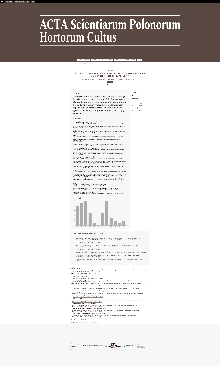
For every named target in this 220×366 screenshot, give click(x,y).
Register (27, 1)
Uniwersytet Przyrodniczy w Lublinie (96, 345)
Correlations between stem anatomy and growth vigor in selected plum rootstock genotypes (110, 280)
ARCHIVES (100, 59)
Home (73, 63)
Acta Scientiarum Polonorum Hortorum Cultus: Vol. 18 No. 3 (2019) (87, 306)
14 (79, 319)
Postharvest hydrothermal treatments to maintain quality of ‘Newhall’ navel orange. (127, 270)
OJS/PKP (93, 348)
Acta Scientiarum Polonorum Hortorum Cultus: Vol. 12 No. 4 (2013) (88, 256)
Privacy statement (9, 1)
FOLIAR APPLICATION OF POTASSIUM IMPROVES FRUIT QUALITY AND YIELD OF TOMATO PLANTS (94, 245)
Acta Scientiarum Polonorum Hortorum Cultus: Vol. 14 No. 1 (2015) (126, 245)
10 (74, 319)
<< (70, 319)
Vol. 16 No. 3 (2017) (83, 63)
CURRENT (94, 59)
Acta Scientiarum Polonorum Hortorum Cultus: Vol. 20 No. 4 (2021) (128, 238)
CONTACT (133, 59)
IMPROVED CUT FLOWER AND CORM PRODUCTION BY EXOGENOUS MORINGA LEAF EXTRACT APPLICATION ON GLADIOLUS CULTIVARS (101, 241)
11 (75, 319)
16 (82, 319)
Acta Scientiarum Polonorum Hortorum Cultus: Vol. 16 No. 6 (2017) (88, 249)
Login (33, 1)
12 (76, 319)
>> (85, 319)
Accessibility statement (19, 1)
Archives (76, 63)
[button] (135, 103)
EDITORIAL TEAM (125, 59)
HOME (79, 59)
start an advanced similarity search (84, 322)
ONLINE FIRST (86, 59)
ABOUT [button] (116, 59)
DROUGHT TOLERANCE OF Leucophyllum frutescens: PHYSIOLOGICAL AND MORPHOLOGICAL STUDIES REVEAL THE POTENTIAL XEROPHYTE (102, 248)
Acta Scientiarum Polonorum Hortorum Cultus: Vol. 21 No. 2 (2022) (87, 271)
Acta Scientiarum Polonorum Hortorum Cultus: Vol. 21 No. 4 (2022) (87, 281)
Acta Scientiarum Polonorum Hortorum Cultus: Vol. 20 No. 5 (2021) (88, 296)
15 (81, 319)
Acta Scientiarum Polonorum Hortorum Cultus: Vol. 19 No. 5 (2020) (88, 278)
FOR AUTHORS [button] (108, 59)
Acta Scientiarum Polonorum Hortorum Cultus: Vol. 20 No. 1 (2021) (87, 316)
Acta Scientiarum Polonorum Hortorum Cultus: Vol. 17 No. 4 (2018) (88, 242)
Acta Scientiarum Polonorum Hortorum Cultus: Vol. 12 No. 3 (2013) (88, 262)
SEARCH (139, 59)
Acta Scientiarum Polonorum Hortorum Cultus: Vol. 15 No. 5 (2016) (133, 252)
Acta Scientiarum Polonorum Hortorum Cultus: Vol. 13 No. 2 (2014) (87, 301)
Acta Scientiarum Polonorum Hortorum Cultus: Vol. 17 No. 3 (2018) (87, 290)
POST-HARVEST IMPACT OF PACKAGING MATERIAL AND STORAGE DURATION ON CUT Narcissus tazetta (95, 238)
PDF (110, 82)
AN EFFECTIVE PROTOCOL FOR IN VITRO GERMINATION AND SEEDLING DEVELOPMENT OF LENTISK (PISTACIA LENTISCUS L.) (119, 283)
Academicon (98, 346)
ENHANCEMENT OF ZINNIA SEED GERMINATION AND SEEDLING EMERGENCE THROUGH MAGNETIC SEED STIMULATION (98, 252)
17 (83, 319)
